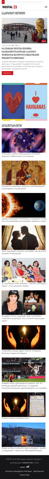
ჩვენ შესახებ (38, 471)
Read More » (7, 73)
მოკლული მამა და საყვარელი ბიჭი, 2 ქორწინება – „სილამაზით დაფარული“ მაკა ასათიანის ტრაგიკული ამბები (23, 318)
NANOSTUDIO (28, 463)
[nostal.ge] (10, 7)
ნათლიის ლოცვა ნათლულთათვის (15, 418)
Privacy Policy (24, 475)
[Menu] (46, 7)
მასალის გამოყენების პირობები (18, 471)
